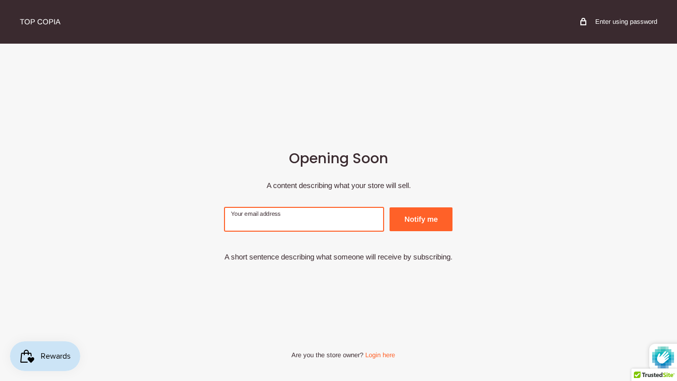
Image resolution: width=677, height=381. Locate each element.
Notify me (421, 219)
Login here (380, 355)
